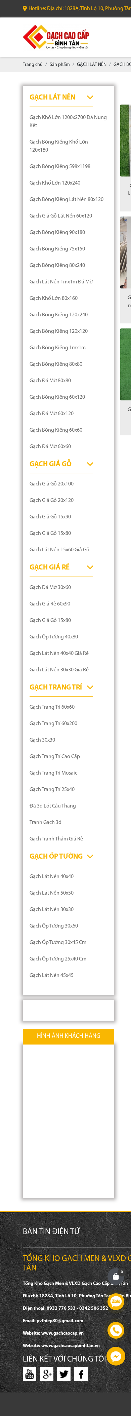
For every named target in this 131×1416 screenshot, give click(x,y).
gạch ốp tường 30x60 (54, 926)
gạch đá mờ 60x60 (50, 446)
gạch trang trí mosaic (53, 773)
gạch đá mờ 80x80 (50, 381)
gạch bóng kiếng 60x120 (57, 397)
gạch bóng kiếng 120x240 (59, 315)
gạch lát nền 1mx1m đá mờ (61, 282)
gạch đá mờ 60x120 (52, 414)
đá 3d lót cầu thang (53, 806)
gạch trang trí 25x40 (52, 789)
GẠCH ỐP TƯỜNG (56, 856)
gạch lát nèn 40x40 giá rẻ (59, 653)
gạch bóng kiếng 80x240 (57, 265)
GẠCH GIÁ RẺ (50, 567)
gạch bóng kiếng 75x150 (57, 249)
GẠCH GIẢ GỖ (51, 464)
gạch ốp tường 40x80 (54, 637)
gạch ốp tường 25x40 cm (58, 959)
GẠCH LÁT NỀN (52, 97)
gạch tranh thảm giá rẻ (56, 839)
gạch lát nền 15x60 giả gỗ (59, 550)
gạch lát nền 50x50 (52, 893)
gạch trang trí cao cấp (55, 756)
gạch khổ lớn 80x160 (54, 298)
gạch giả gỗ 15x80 (50, 533)
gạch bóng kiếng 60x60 (56, 430)
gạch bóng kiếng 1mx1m (58, 348)
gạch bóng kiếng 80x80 (56, 364)
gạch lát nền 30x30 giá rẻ (59, 670)
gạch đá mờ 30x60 (50, 587)
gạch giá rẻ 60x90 (50, 604)
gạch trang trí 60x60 (52, 707)
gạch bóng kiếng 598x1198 (60, 166)
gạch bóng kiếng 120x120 (59, 331)
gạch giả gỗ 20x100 (52, 484)
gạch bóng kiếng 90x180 (57, 232)
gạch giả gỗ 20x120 (52, 500)
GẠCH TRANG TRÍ (56, 687)
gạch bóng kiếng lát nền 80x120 (66, 199)
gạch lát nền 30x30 (52, 909)
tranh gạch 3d (45, 822)
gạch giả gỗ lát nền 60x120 (61, 216)
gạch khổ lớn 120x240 (55, 183)
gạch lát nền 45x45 (52, 975)
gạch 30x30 (42, 740)
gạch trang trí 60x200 (53, 723)
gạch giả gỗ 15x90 (50, 517)
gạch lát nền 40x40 (52, 876)
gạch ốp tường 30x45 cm (58, 942)
